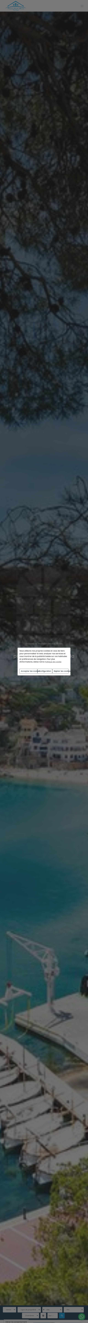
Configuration (45, 671)
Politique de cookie (53, 662)
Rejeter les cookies (61, 671)
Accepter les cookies (29, 671)
